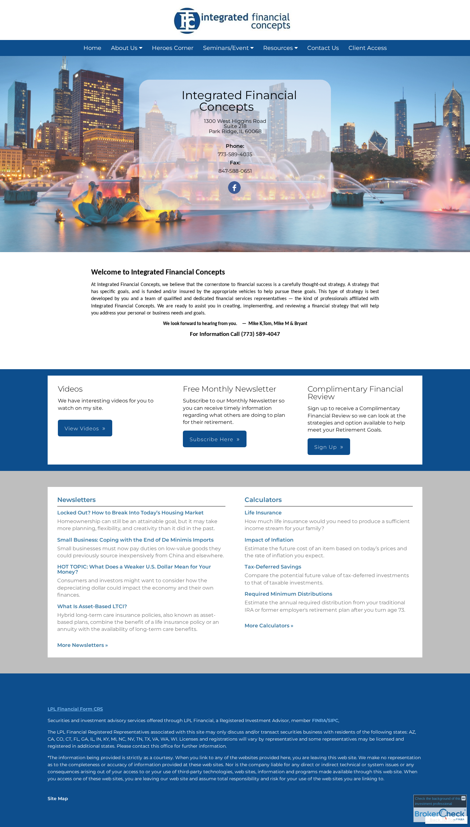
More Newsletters (82, 645)
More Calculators (269, 626)
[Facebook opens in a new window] (234, 188)
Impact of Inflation (269, 540)
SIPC (333, 720)
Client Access (368, 48)
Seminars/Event (226, 48)
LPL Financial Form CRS (75, 709)
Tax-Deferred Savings (273, 567)
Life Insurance (263, 513)
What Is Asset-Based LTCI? (92, 606)
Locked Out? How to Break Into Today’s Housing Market (130, 513)
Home (92, 48)
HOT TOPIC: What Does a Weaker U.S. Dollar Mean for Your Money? (134, 569)
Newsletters (76, 500)
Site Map (58, 798)
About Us (124, 48)
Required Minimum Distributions (288, 594)
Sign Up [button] (325, 447)
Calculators (263, 500)
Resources (278, 48)
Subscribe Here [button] (211, 439)
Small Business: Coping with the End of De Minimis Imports (135, 540)
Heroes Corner (172, 48)
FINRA (319, 720)
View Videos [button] (82, 428)
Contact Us (323, 48)
